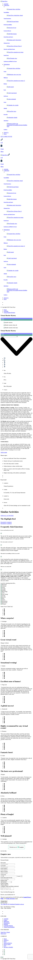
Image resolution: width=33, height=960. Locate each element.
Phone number (4, 871)
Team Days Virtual (5, 932)
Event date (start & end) (6, 877)
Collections (6, 5)
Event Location (4, 883)
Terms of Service (8, 943)
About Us (6, 132)
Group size (3, 874)
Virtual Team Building (9, 927)
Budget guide (4, 880)
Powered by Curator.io (6, 522)
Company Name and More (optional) (10, 886)
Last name (3, 865)
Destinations (7, 64)
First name (3, 862)
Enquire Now (4, 901)
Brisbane (6, 924)
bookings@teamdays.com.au (17, 904)
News (5, 134)
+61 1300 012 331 (5, 904)
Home (5, 309)
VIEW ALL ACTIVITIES (7, 515)
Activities (6, 4)
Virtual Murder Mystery (9, 312)
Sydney (5, 920)
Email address (4, 868)
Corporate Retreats (8, 925)
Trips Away (3, 933)
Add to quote (4, 452)
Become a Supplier (8, 947)
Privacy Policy (7, 944)
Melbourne (6, 921)
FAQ (5, 945)
